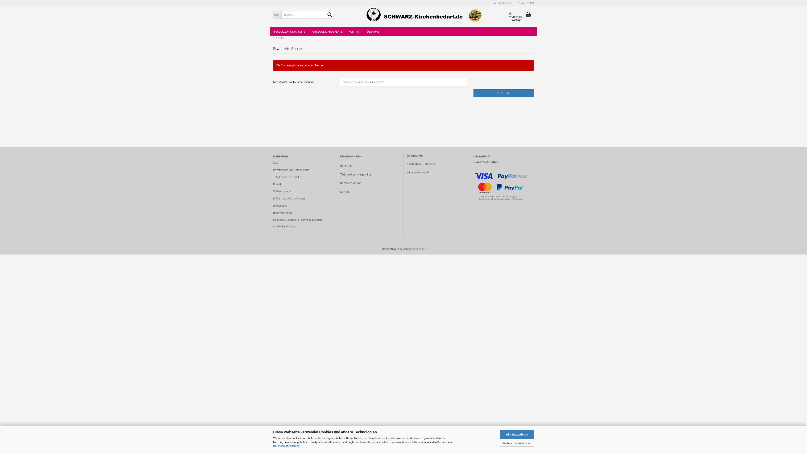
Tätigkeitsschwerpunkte (287, 177)
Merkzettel (527, 3)
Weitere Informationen (516, 443)
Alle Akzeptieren (517, 434)
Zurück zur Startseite (289, 31)
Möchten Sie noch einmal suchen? (293, 82)
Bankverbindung (282, 212)
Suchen (503, 93)
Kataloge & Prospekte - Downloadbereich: (297, 219)
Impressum (280, 205)
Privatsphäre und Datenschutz (291, 170)
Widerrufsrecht (282, 191)
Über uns (373, 31)
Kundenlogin (504, 3)
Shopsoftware (390, 249)
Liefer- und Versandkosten (289, 198)
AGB (275, 162)
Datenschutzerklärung (286, 445)
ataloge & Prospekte (422, 163)
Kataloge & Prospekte (326, 31)
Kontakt (355, 31)
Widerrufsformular (419, 172)
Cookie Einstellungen (285, 226)
